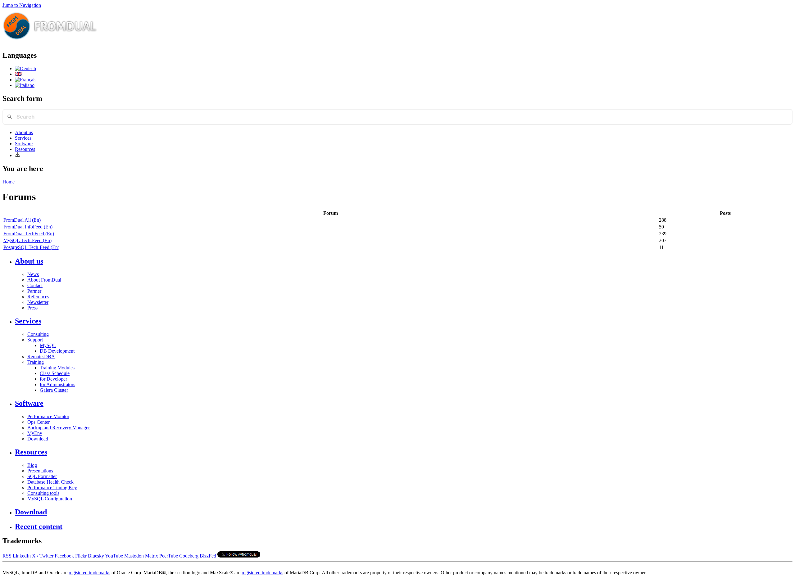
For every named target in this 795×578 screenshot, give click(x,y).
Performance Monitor (48, 416)
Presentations (40, 470)
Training (35, 362)
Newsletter (37, 302)
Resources (25, 149)
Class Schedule (55, 373)
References (38, 296)
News (33, 274)
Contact (35, 285)
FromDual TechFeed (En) (28, 233)
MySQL (48, 345)
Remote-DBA (41, 356)
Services (23, 138)
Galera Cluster (54, 390)
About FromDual (44, 279)
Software (24, 143)
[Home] (50, 42)
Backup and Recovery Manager (58, 427)
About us (24, 132)
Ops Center (38, 422)
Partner (34, 291)
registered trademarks (89, 572)
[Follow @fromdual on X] (238, 555)
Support (35, 339)
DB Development (57, 351)
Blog (32, 465)
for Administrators (57, 384)
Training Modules (57, 367)
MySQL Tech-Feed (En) (27, 240)
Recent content (38, 526)
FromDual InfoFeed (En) (27, 226)
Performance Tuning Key (52, 487)
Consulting (38, 334)
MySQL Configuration (49, 498)
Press (32, 307)
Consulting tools (43, 493)
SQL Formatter (42, 476)
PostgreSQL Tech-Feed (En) (31, 247)
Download (37, 438)
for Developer (53, 379)
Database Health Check (50, 482)
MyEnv (34, 433)
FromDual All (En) (22, 220)
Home (8, 181)
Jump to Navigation (21, 5)
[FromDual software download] (17, 155)
